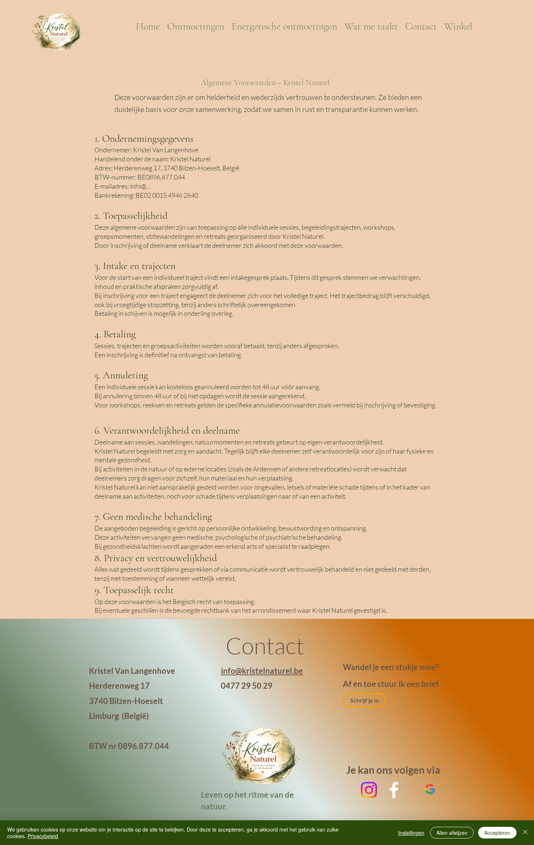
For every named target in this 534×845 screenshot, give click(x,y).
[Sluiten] (525, 832)
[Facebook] (394, 790)
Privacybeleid (43, 836)
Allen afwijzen (452, 832)
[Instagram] (369, 790)
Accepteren (497, 832)
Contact (267, 645)
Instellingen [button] (411, 832)
